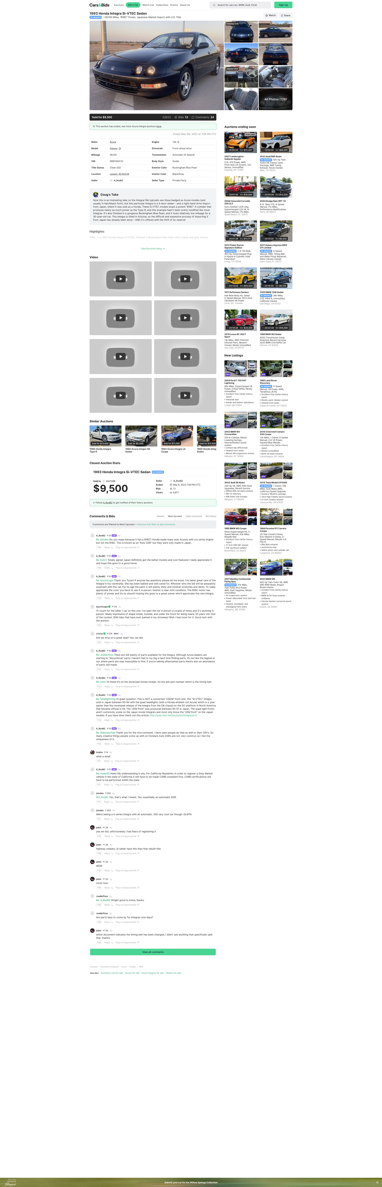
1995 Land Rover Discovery (268, 381)
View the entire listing (151, 248)
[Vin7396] (103, 481)
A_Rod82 (118, 180)
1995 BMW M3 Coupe (235, 528)
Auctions (119, 5)
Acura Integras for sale (153, 973)
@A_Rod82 (102, 797)
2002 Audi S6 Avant (234, 482)
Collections (162, 5)
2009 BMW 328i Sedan (272, 292)
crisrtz (99, 633)
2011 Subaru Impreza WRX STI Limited (273, 246)
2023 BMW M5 (267, 579)
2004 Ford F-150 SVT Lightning (235, 381)
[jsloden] (92, 793)
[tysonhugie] (92, 606)
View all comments (153, 951)
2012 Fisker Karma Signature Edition (234, 246)
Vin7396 (110, 481)
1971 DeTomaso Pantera (236, 292)
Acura (113, 142)
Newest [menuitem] (160, 516)
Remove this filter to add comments (156, 524)
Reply (107, 547)
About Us (185, 5)
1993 (141, 967)
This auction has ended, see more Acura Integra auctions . (129, 126)
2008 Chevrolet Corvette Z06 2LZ (237, 202)
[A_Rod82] (111, 180)
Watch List (148, 5)
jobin (98, 827)
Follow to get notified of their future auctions (124, 502)
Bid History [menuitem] (211, 516)
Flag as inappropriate (126, 547)
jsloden (100, 793)
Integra (113, 148)
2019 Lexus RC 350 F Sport (235, 335)
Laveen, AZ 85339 (119, 174)
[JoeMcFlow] (92, 896)
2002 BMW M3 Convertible (232, 432)
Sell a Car (133, 4)
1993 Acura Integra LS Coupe (173, 450)
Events (174, 5)
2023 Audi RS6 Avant (270, 156)
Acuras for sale (132, 973)
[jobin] (92, 827)
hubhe (99, 752)
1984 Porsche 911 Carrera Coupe (273, 529)
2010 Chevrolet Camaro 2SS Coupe (272, 432)
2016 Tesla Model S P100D (273, 482)
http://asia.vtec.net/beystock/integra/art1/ (173, 715)
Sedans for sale (173, 973)
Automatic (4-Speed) (109, 967)
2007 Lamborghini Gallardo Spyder (234, 157)
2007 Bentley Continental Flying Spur (237, 580)
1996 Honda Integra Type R (100, 450)
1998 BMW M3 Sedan (271, 334)
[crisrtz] (92, 633)
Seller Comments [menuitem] (194, 516)
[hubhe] (92, 752)
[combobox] (240, 5)
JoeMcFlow (102, 896)
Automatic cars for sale (112, 973)
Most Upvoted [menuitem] (175, 516)
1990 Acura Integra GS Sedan (137, 450)
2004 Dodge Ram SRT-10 (273, 201)
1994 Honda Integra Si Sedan (209, 450)
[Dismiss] (377, 1182)
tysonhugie (102, 606)
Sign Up (283, 4)
